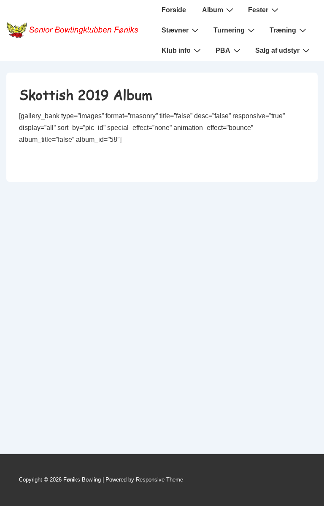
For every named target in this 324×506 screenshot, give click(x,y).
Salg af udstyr (277, 50)
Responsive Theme (159, 479)
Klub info (176, 50)
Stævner (175, 30)
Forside (174, 10)
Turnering (229, 30)
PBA (223, 50)
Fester (258, 10)
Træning (283, 30)
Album (212, 10)
